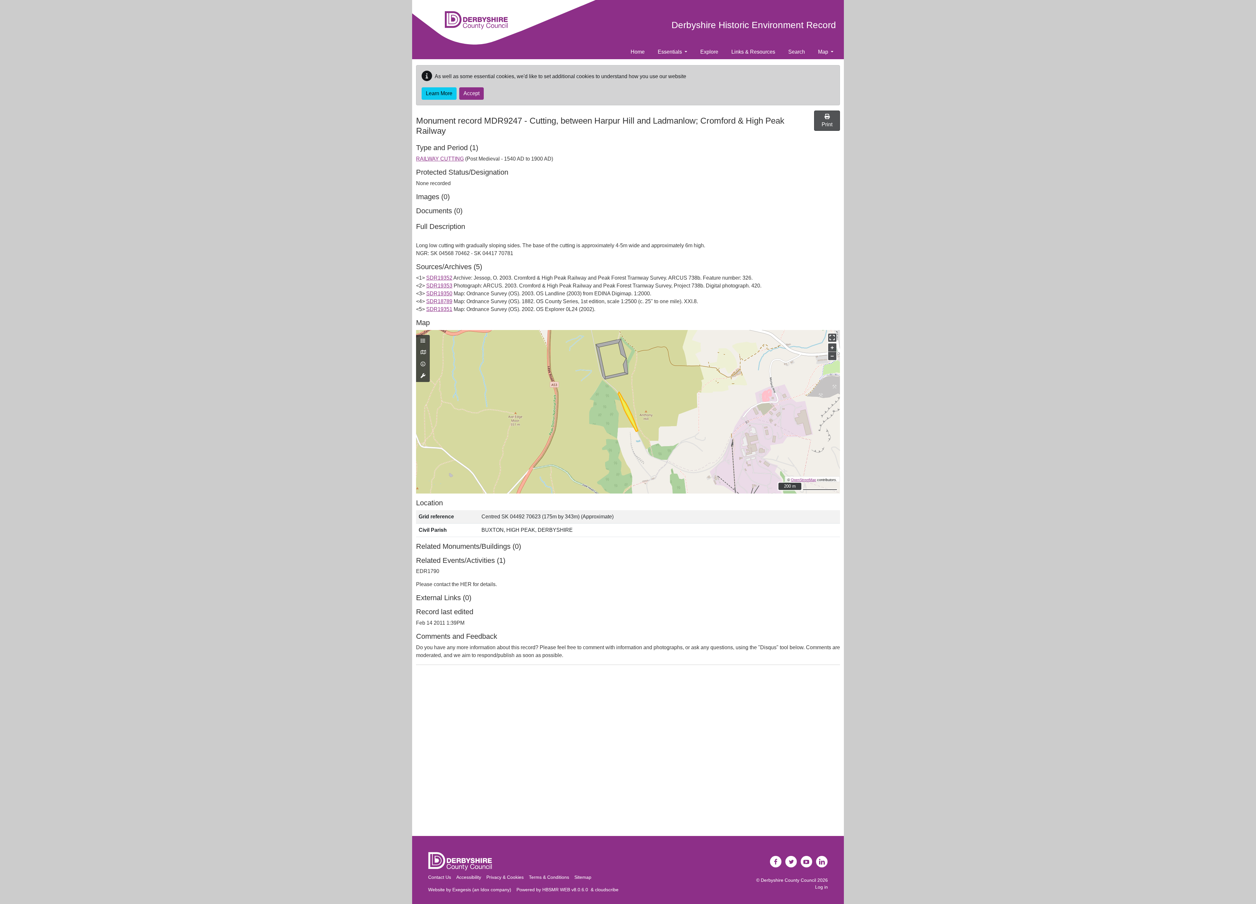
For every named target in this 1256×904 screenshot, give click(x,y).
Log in (821, 887)
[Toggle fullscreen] (832, 338)
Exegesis (461, 889)
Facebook (776, 862)
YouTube (806, 862)
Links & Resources (753, 52)
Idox (484, 889)
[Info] (422, 364)
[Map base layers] (422, 352)
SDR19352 (439, 278)
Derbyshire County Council (788, 880)
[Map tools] (422, 376)
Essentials (670, 52)
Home (638, 52)
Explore (709, 52)
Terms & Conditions (549, 877)
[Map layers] (422, 341)
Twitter (791, 862)
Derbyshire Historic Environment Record (754, 25)
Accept (471, 93)
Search (796, 52)
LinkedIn (822, 862)
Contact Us (439, 877)
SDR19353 (439, 285)
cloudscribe (607, 889)
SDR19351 (439, 309)
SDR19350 (439, 293)
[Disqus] (628, 752)
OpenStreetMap (803, 480)
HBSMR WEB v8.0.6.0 (566, 889)
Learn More (439, 93)
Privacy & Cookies (505, 877)
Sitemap (582, 877)
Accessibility (468, 877)
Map (823, 52)
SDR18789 (439, 301)
